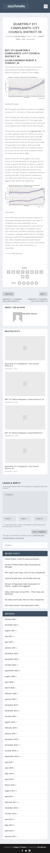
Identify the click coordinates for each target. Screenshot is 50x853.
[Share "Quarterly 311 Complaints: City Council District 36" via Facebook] (8, 272)
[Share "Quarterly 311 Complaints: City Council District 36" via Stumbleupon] (41, 272)
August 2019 (10, 722)
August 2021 (10, 630)
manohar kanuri (20, 36)
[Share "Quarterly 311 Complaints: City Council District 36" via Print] (27, 276)
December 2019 (11, 705)
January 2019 (10, 733)
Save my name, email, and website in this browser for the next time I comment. (24, 526)
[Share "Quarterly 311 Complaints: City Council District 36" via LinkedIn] (32, 272)
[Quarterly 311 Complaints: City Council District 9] (25, 348)
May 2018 (9, 773)
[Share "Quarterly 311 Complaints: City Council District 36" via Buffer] (36, 272)
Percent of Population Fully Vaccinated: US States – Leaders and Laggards (22, 585)
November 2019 (11, 711)
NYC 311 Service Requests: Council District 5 (24, 433)
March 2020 (9, 688)
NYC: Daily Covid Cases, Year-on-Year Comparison (25, 572)
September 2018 (11, 756)
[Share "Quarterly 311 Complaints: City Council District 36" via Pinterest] (27, 272)
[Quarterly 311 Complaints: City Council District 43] (25, 451)
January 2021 (10, 648)
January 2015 (10, 836)
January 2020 (10, 699)
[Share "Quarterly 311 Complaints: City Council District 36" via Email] (22, 276)
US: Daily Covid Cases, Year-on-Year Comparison (24, 600)
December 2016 (11, 808)
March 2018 (9, 785)
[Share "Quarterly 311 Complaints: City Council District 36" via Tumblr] (22, 272)
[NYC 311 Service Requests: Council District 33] (25, 384)
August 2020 (10, 676)
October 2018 (10, 751)
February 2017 (10, 802)
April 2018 (9, 779)
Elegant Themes (20, 847)
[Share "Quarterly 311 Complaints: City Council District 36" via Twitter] (13, 272)
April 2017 (9, 796)
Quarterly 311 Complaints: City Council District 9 (22, 365)
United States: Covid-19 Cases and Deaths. (22, 559)
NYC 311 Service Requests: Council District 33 (24, 399)
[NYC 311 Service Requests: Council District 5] (25, 417)
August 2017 (10, 791)
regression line (35, 131)
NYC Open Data (17, 253)
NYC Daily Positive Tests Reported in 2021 (22, 605)
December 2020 (11, 653)
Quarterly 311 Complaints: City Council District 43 (22, 467)
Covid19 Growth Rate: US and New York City (22, 578)
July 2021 (8, 636)
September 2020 (11, 670)
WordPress (42, 847)
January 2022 (10, 619)
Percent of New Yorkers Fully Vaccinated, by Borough (22, 566)
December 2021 (11, 625)
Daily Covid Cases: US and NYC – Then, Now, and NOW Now (24, 593)
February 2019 (10, 728)
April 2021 (9, 642)
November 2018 (11, 745)
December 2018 (11, 739)
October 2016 (10, 813)
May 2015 (9, 825)
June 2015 (9, 819)
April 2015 (9, 831)
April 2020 (9, 682)
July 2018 (8, 762)
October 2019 (10, 716)
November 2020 (11, 659)
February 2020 (10, 693)
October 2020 (10, 665)
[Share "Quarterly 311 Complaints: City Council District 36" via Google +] (18, 272)
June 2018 (9, 768)
